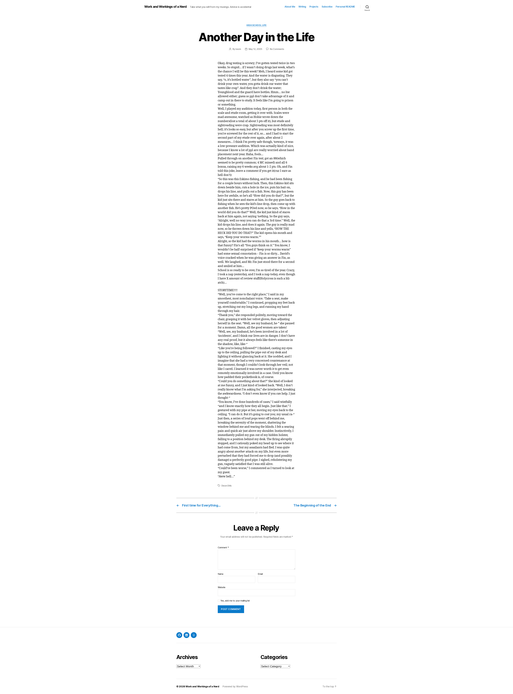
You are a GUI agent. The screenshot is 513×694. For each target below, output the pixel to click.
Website (221, 587)
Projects (313, 6)
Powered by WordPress (235, 686)
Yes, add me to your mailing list (235, 600)
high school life (256, 25)
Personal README (345, 6)
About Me (290, 6)
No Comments (277, 49)
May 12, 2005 (255, 49)
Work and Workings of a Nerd (165, 6)
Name (220, 574)
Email (260, 574)
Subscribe (327, 6)
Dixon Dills (226, 485)
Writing (302, 6)
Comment (223, 547)
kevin (238, 49)
